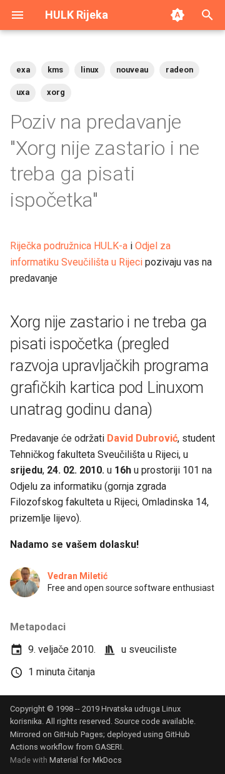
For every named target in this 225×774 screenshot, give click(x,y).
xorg (56, 92)
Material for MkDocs (85, 760)
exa (23, 69)
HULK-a (111, 246)
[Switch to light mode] (177, 14)
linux (90, 69)
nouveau (132, 69)
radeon (179, 69)
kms (55, 69)
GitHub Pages (78, 734)
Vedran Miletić (78, 576)
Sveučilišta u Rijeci (101, 262)
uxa (22, 92)
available (178, 721)
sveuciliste (153, 649)
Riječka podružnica (50, 246)
